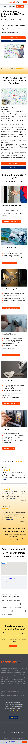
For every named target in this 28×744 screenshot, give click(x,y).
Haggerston (9, 614)
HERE (12, 741)
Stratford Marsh (18, 607)
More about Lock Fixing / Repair (11, 308)
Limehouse (4, 611)
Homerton (18, 604)
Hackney (10, 611)
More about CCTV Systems (10, 263)
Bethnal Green (5, 607)
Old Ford (3, 600)
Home (3, 732)
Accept (24, 741)
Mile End (3, 604)
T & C (8, 732)
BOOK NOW (13, 41)
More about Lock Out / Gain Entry (11, 355)
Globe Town (9, 600)
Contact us (23, 732)
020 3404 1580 (20, 6)
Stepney (11, 607)
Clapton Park (16, 611)
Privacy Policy (14, 732)
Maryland (3, 614)
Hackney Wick (17, 600)
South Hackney (10, 604)
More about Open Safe (9, 448)
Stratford (23, 611)
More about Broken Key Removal (11, 403)
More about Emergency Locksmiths (12, 221)
